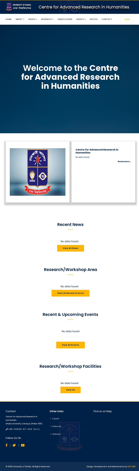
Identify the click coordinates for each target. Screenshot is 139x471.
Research (46, 19)
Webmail (56, 426)
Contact (107, 19)
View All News (70, 248)
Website (56, 434)
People (31, 19)
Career (55, 418)
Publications (65, 19)
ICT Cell (131, 466)
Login (127, 19)
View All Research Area (70, 293)
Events (80, 19)
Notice (94, 19)
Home (9, 19)
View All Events (70, 345)
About (19, 19)
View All (70, 389)
